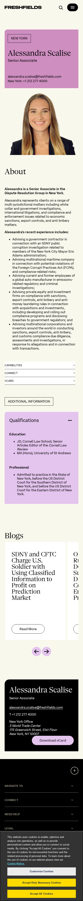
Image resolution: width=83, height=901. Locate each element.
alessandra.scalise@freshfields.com (34, 76)
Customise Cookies (41, 871)
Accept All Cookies (41, 893)
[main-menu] (72, 7)
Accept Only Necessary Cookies (41, 882)
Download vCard (53, 740)
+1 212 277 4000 (35, 81)
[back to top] (74, 771)
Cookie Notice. (16, 863)
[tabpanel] (41, 591)
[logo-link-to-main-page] (23, 8)
